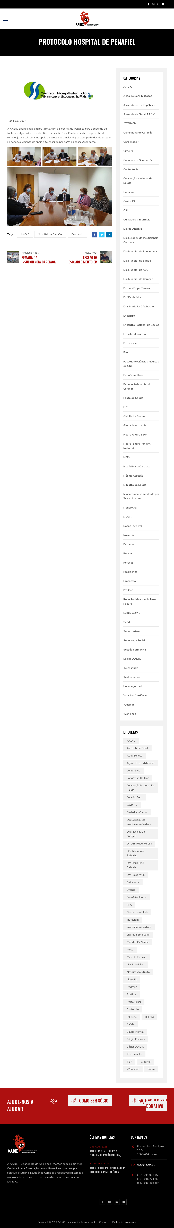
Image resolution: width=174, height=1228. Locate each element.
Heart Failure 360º (135, 435)
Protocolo (77, 234)
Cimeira (128, 151)
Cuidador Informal (137, 812)
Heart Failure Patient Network (137, 446)
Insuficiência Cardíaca (137, 466)
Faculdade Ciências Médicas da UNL (141, 364)
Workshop (129, 714)
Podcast (128, 553)
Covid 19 (132, 805)
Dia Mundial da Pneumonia (140, 251)
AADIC (25, 234)
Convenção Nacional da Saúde (137, 181)
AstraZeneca (134, 756)
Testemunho (131, 677)
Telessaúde (130, 668)
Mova (130, 949)
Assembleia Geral (137, 748)
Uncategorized (132, 686)
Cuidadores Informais (136, 219)
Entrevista (130, 343)
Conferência (130, 169)
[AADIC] (87, 18)
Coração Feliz (135, 797)
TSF (129, 1062)
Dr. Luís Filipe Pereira (136, 288)
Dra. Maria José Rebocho (138, 306)
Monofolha (130, 508)
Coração (128, 192)
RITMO (149, 1017)
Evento (127, 352)
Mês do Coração (133, 476)
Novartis (128, 535)
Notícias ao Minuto (138, 972)
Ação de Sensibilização (137, 96)
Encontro (129, 316)
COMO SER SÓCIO (93, 1100)
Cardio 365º (130, 142)
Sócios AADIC (132, 659)
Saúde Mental (135, 1032)
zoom (151, 1069)
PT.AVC (128, 590)
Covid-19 (129, 201)
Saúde (127, 622)
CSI (125, 210)
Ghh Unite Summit (135, 416)
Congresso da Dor (138, 778)
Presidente (130, 572)
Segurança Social (134, 640)
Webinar (128, 705)
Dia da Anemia (132, 229)
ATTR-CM (129, 123)
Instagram (133, 920)
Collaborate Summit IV (137, 160)
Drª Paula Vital (132, 297)
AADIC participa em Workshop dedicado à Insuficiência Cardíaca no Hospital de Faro (107, 1170)
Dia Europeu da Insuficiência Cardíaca (140, 240)
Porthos (128, 563)
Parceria (128, 544)
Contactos (104, 1222)
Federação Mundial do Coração (137, 386)
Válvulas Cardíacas (135, 695)
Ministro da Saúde (134, 485)
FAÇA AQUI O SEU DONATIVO (152, 1103)
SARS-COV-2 (132, 613)
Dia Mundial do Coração (138, 279)
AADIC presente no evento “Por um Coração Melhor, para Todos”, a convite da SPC (105, 1153)
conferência (133, 770)
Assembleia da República (139, 105)
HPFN (126, 457)
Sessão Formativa (134, 650)
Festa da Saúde (133, 398)
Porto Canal (134, 1002)
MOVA (127, 517)
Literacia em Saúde (138, 935)
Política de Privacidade (124, 1222)
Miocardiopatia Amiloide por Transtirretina (141, 496)
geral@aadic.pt (146, 1164)
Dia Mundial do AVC (136, 270)
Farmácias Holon (133, 375)
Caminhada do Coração (137, 133)
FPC (125, 407)
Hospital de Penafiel (50, 234)
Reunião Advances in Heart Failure (140, 602)
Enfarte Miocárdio (134, 334)
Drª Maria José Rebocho (135, 865)
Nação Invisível (132, 526)
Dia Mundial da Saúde (137, 261)
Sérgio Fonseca (136, 1039)
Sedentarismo (132, 631)
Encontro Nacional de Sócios (141, 325)
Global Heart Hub (134, 425)
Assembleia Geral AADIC (139, 114)
